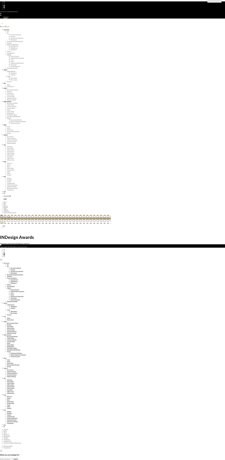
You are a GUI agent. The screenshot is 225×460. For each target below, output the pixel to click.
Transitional (10, 190)
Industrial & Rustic (12, 186)
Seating (5, 88)
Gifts (5, 144)
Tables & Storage (7, 101)
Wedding (9, 180)
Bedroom (9, 163)
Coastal (9, 181)
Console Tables (11, 108)
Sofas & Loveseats (11, 99)
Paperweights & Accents (13, 131)
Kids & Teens (10, 168)
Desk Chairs (10, 93)
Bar (8, 33)
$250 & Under (10, 155)
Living (8, 171)
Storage (9, 118)
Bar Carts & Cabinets (16, 34)
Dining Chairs (10, 94)
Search (15, 459)
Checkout (5, 18)
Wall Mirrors (14, 48)
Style (5, 176)
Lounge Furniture (11, 141)
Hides (8, 84)
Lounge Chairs (11, 96)
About (5, 202)
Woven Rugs (10, 86)
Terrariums (14, 64)
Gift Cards (9, 146)
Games (12, 61)
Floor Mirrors (14, 46)
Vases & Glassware (15, 66)
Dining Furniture (11, 138)
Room (5, 161)
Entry (8, 166)
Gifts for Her (10, 158)
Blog (5, 203)
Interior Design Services (10, 212)
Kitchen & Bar (10, 170)
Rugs (5, 83)
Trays (12, 59)
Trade (5, 208)
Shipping (6, 207)
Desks (8, 109)
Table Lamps (14, 78)
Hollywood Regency (12, 185)
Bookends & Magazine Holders (15, 41)
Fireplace (9, 43)
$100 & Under (10, 149)
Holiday (9, 178)
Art (8, 31)
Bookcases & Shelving (16, 119)
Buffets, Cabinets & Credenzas (18, 121)
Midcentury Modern (12, 188)
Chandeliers (14, 73)
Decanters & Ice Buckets (17, 38)
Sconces (9, 81)
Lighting (5, 69)
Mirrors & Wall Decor (13, 44)
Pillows (9, 51)
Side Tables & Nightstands (13, 116)
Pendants (13, 74)
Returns (6, 206)
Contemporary (11, 183)
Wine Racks (14, 39)
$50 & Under (10, 148)
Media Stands (10, 113)
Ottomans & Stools (12, 98)
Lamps (8, 76)
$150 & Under (10, 151)
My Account (6, 16)
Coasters (13, 36)
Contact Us (6, 211)
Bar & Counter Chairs (12, 89)
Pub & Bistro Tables (12, 114)
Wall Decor (14, 49)
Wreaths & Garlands (12, 68)
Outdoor (6, 134)
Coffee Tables (10, 104)
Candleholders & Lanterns (17, 58)
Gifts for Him (10, 160)
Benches (9, 91)
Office (5, 124)
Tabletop (9, 54)
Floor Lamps (14, 79)
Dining (9, 165)
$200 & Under (10, 153)
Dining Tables (10, 111)
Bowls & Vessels (15, 56)
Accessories (6, 29)
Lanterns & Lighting (12, 139)
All (4, 193)
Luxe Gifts (9, 156)
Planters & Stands (11, 143)
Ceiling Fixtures (11, 71)
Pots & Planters (11, 53)
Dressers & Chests (15, 123)
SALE (5, 191)
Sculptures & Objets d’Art (17, 63)
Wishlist (6, 210)
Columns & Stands (11, 106)
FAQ (5, 204)
